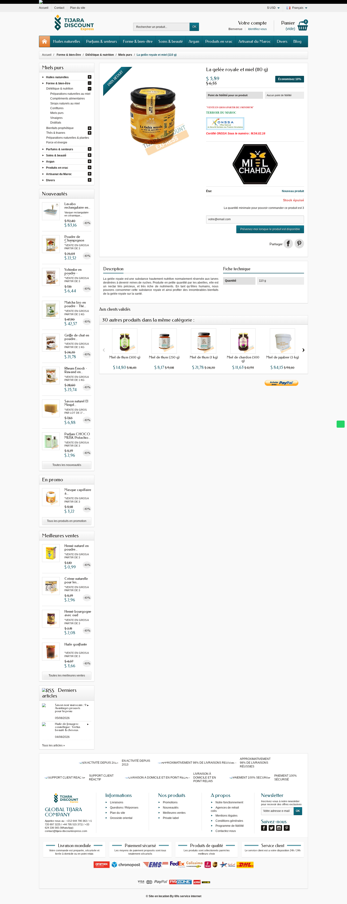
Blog (297, 41)
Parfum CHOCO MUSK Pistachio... (77, 436)
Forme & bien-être (137, 41)
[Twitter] (272, 828)
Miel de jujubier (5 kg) (282, 357)
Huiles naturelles (66, 41)
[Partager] (288, 243)
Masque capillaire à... (77, 491)
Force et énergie (56, 142)
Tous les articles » (53, 745)
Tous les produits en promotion (66, 521)
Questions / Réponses (124, 807)
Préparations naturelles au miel (70, 93)
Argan (194, 41)
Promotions (170, 802)
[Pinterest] (299, 243)
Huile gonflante (75, 644)
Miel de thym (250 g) (164, 357)
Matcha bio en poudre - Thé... (75, 304)
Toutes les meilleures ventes (67, 675)
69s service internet (187, 896)
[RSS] (48, 690)
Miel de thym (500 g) (124, 357)
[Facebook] (264, 828)
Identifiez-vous (257, 29)
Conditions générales (229, 820)
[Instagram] (279, 828)
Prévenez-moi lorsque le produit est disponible (270, 229)
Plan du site (117, 812)
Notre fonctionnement (229, 802)
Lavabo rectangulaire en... (77, 206)
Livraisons (116, 802)
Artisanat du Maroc (254, 41)
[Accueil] (44, 41)
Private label (171, 817)
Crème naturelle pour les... (76, 580)
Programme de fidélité (230, 825)
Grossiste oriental (121, 817)
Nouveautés (170, 807)
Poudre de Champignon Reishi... (74, 240)
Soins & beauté (170, 41)
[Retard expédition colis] (55, 1)
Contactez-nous (226, 831)
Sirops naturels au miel (65, 103)
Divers (282, 41)
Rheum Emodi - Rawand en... (75, 370)
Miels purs (56, 113)
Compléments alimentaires (67, 98)
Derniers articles (59, 693)
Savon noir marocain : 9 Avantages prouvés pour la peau (70, 708)
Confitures (56, 108)
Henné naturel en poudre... (76, 547)
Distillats (55, 122)
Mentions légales (226, 815)
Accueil (46, 54)
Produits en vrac (219, 41)
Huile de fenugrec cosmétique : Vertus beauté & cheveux (67, 727)
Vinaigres (56, 118)
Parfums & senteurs (101, 41)
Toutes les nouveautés (66, 465)
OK (194, 26)
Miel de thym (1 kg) (204, 357)
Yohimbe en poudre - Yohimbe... (72, 273)
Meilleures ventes (174, 812)
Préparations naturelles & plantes (67, 137)
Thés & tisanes (55, 132)
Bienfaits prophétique (60, 128)
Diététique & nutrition (59, 88)
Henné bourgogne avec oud (77, 613)
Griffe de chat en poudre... (76, 337)
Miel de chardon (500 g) (243, 359)
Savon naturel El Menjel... (76, 403)
